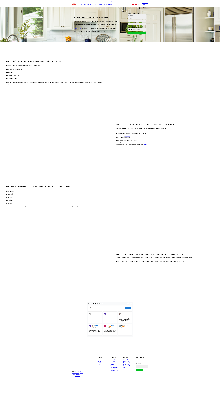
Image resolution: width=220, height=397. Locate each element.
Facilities (138, 1)
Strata (147, 1)
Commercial (133, 1)
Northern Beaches (114, 368)
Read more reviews (110, 339)
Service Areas (127, 1)
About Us (110, 4)
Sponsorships (126, 361)
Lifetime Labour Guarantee (128, 362)
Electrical (89, 4)
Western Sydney (114, 365)
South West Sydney (114, 367)
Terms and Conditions (127, 365)
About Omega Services (111, 1)
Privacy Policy (126, 364)
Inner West (113, 361)
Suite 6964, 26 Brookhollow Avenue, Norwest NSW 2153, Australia (77, 373)
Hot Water (95, 4)
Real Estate (143, 1)
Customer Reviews (127, 359)
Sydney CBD (113, 359)
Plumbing (83, 4)
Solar (105, 4)
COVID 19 (125, 367)
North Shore (113, 364)
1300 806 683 (80, 35)
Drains (101, 4)
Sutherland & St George (115, 370)
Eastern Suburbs (114, 362)
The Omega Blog (120, 1)
